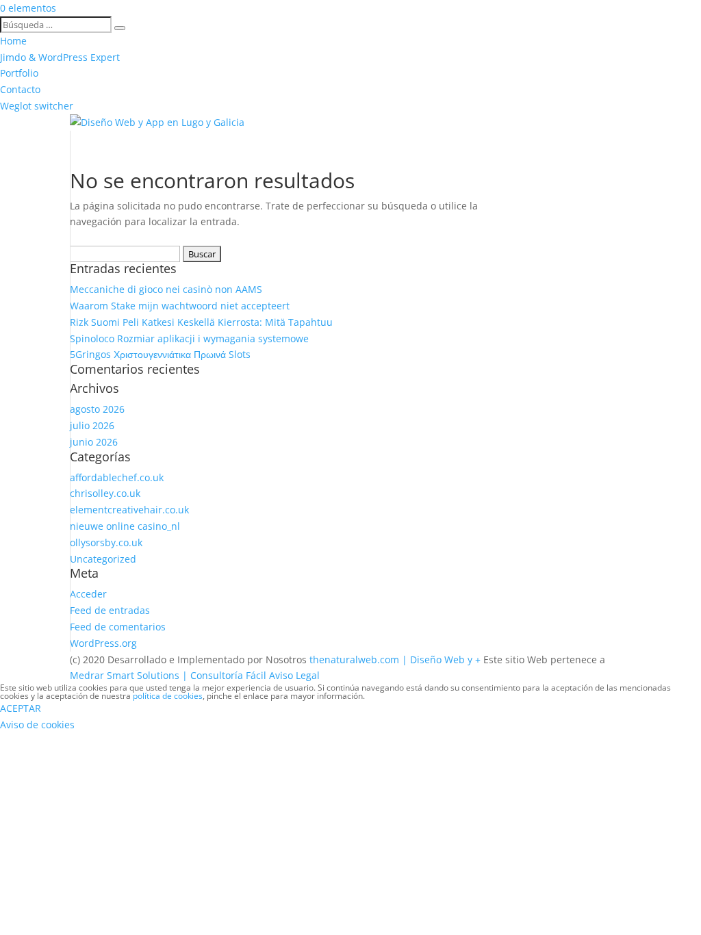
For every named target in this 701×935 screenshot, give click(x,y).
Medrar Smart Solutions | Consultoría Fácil (168, 675)
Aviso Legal (294, 675)
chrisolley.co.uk (105, 493)
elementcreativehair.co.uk (129, 509)
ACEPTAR (20, 708)
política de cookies (168, 696)
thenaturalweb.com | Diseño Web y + (395, 659)
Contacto (20, 89)
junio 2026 (94, 441)
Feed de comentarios (118, 626)
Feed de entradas (110, 610)
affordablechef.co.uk (117, 477)
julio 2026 (92, 425)
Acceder (88, 593)
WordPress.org (103, 643)
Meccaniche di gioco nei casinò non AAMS (166, 289)
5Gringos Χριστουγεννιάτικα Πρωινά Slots (160, 354)
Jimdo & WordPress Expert (60, 57)
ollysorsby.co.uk (106, 542)
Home (13, 40)
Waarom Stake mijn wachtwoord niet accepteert (180, 305)
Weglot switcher (36, 105)
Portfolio (19, 72)
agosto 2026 (97, 408)
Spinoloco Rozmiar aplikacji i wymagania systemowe (189, 338)
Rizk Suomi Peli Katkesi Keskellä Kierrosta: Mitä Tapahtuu (201, 322)
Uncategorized (103, 558)
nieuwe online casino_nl (125, 526)
